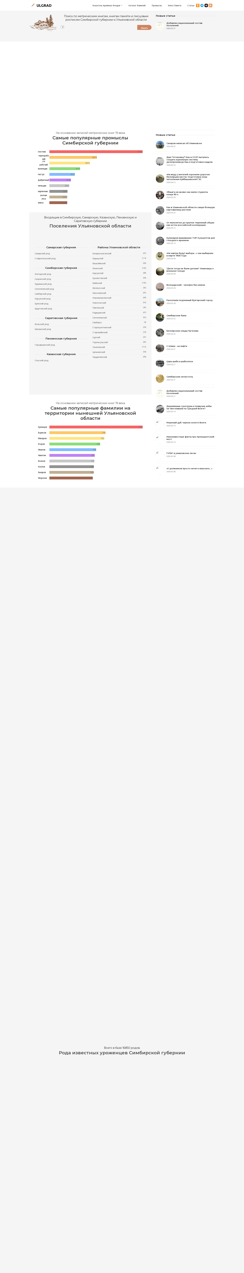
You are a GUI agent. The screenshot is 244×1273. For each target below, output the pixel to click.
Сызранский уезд (43, 279)
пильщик (42, 185)
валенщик (42, 168)
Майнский (119, 283)
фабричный (43, 180)
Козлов (41, 466)
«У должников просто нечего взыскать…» (189, 468)
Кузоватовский (119, 278)
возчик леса (43, 197)
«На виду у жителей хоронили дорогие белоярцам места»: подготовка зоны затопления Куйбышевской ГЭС (188, 177)
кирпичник (43, 191)
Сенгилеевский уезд (44, 289)
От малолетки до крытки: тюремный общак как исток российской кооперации (190, 223)
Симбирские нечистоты (179, 376)
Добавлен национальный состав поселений (184, 24)
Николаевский (119, 292)
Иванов (41, 449)
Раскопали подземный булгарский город (189, 300)
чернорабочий (43, 157)
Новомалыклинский (119, 297)
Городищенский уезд (45, 344)
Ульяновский (119, 347)
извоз (40, 202)
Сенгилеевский (119, 317)
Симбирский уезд (43, 293)
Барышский (119, 258)
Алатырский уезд (43, 274)
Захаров (42, 472)
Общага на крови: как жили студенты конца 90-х (187, 193)
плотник (42, 151)
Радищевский (119, 312)
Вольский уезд (42, 324)
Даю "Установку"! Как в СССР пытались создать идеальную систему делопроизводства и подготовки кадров (189, 159)
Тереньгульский (119, 342)
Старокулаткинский (119, 327)
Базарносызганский (119, 253)
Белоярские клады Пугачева (182, 331)
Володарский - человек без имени (185, 285)
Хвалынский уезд (43, 329)
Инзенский (119, 268)
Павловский (119, 307)
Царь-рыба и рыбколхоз (179, 361)
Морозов (42, 478)
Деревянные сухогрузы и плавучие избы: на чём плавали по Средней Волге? (189, 407)
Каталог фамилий (137, 5)
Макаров (42, 438)
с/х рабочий (44, 163)
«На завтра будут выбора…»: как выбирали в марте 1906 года (189, 254)
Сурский (119, 337)
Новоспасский (119, 302)
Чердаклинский (119, 356)
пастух (41, 174)
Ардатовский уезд (43, 308)
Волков (41, 461)
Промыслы (157, 5)
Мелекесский (119, 288)
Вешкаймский (119, 263)
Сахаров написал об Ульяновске (184, 143)
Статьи (190, 5)
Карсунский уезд (42, 298)
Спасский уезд (41, 360)
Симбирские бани (176, 315)
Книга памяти (174, 5)
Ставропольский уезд (45, 258)
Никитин (42, 455)
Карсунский (119, 273)
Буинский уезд (41, 303)
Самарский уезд (42, 253)
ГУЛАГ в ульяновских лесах (181, 453)
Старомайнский (119, 332)
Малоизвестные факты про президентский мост (190, 438)
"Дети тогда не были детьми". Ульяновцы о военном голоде (190, 269)
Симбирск (119, 322)
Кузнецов (42, 427)
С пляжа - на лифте (176, 346)
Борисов (42, 432)
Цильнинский (119, 352)
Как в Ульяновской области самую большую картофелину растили (190, 208)
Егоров (41, 444)
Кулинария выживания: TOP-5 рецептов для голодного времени (190, 239)
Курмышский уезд (43, 284)
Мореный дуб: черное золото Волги (186, 422)
